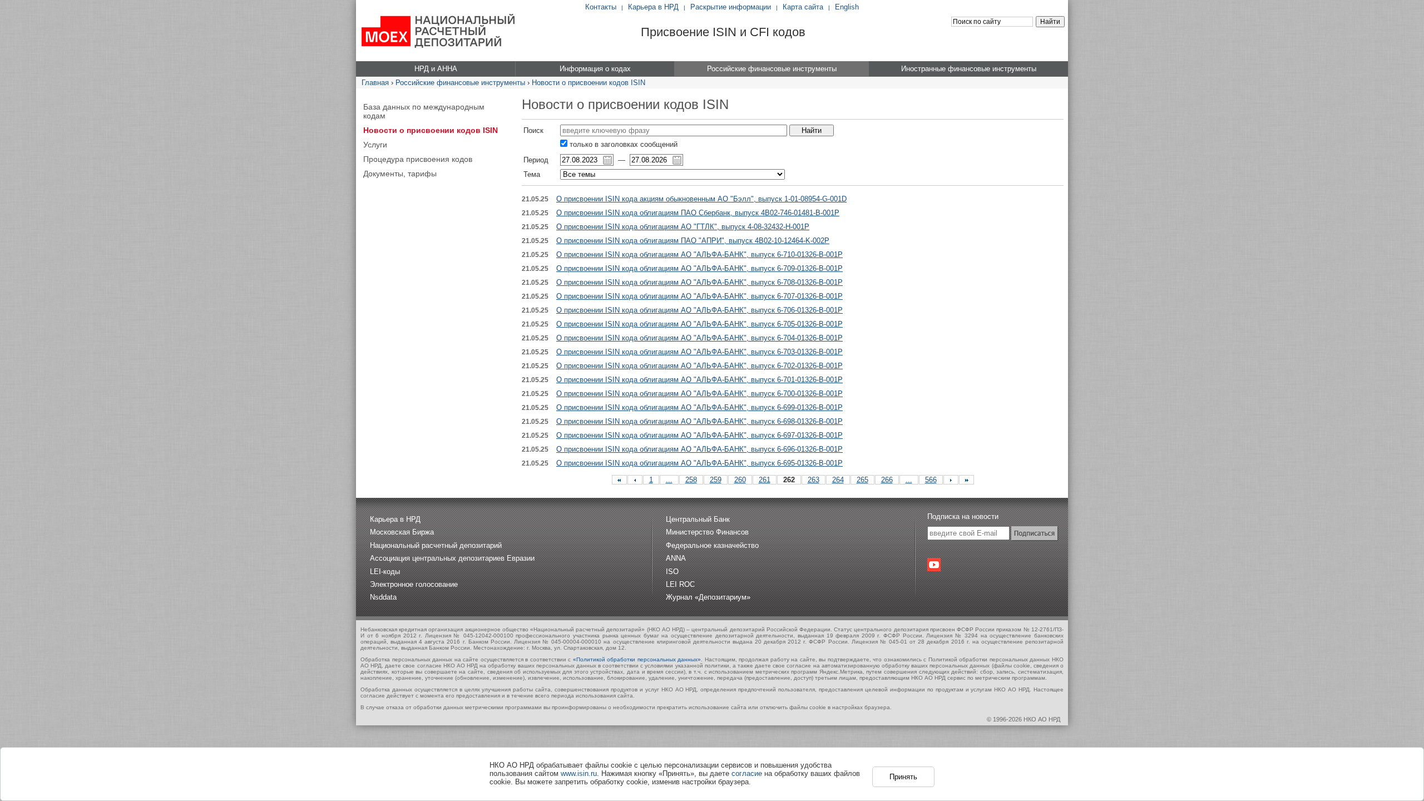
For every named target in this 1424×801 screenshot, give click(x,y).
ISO (672, 571)
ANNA (676, 558)
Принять (903, 777)
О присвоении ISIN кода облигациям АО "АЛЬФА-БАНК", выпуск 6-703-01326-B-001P (699, 352)
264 (838, 480)
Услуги (375, 144)
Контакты (600, 7)
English (847, 7)
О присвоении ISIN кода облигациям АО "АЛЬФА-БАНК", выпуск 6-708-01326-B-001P (699, 282)
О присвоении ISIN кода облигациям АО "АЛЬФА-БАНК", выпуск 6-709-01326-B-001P (699, 268)
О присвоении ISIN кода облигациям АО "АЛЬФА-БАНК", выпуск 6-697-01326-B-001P (699, 435)
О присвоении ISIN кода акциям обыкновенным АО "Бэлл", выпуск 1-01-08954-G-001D (701, 199)
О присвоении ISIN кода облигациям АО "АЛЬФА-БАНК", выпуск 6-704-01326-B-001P (699, 338)
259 (715, 480)
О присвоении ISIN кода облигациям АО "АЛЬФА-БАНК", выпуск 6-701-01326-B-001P (699, 379)
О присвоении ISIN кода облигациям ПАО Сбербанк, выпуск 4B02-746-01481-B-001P (697, 213)
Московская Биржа (402, 532)
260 (740, 480)
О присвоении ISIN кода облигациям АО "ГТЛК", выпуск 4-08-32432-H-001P (682, 226)
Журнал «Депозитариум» (708, 597)
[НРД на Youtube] (934, 564)
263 (813, 480)
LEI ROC (680, 584)
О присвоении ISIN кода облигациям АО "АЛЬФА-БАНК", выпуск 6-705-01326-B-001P (699, 324)
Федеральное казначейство (712, 545)
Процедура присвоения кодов (417, 159)
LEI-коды (385, 571)
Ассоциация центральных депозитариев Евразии (452, 558)
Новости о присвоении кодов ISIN (588, 82)
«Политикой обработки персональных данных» (637, 659)
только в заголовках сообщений (622, 144)
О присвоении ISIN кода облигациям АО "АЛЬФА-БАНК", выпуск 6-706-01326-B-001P (699, 310)
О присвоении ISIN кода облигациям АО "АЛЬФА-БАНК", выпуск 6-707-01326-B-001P (699, 296)
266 (887, 480)
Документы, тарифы (400, 173)
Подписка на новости (962, 516)
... (669, 480)
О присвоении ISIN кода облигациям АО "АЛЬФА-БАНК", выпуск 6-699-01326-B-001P (699, 407)
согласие (746, 773)
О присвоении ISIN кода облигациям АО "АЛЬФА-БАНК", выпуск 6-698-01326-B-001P (699, 421)
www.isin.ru (579, 773)
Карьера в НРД (653, 7)
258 (691, 480)
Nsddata (383, 597)
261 (764, 480)
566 (931, 480)
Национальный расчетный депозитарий (436, 545)
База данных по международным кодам (423, 111)
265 (862, 480)
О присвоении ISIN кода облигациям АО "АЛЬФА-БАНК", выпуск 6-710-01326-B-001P (699, 254)
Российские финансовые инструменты (460, 82)
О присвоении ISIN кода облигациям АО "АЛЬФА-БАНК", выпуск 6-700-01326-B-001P (699, 393)
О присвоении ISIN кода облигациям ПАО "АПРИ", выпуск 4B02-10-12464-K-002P (692, 240)
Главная (375, 82)
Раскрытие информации (730, 7)
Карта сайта (803, 7)
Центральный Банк (698, 519)
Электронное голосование (414, 584)
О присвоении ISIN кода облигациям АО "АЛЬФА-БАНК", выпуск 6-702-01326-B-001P (699, 366)
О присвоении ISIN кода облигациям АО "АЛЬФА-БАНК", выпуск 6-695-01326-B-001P (699, 463)
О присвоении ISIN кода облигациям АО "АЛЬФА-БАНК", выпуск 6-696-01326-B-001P (699, 449)
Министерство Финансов (707, 532)
